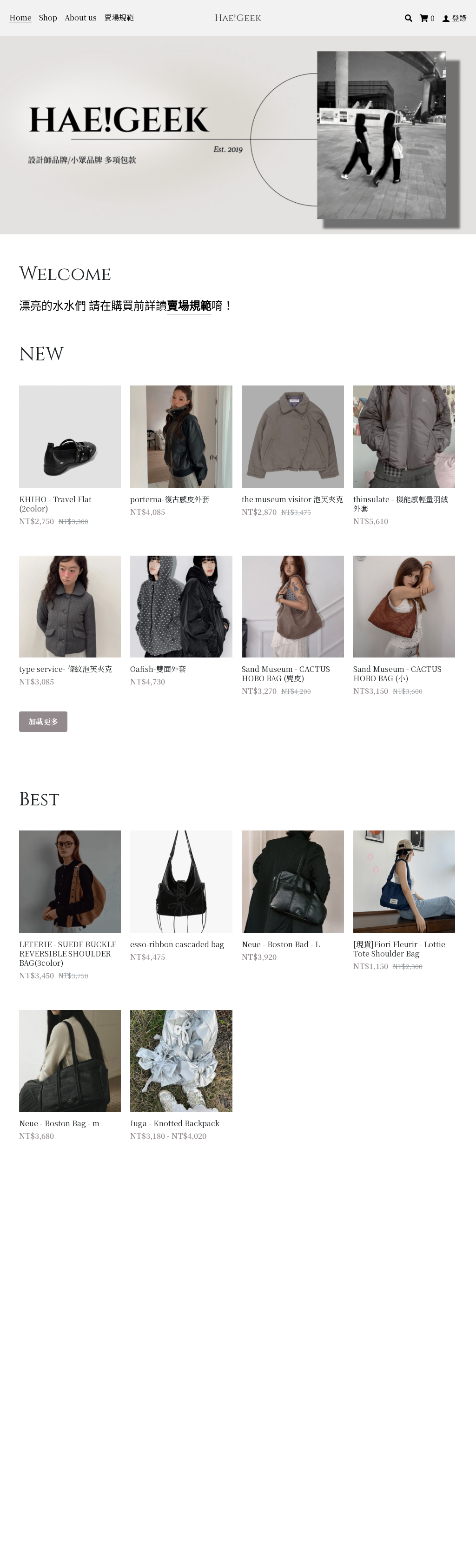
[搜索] (408, 18)
